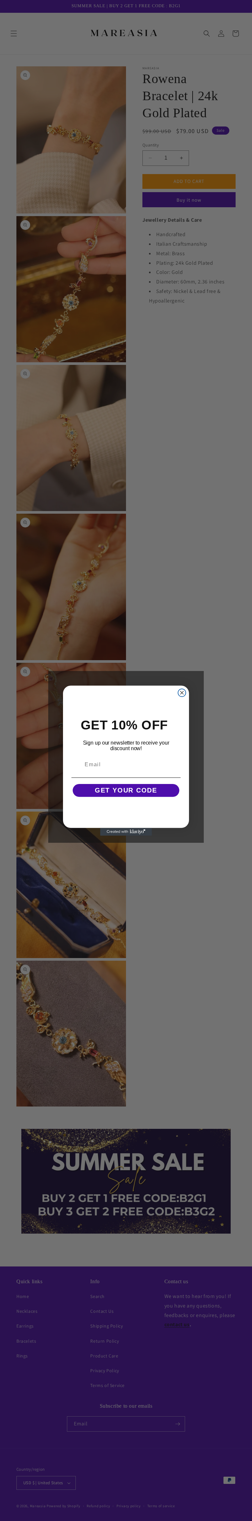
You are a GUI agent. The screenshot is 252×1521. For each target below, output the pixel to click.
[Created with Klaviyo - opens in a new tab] (126, 832)
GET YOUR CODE (126, 790)
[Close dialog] (182, 693)
